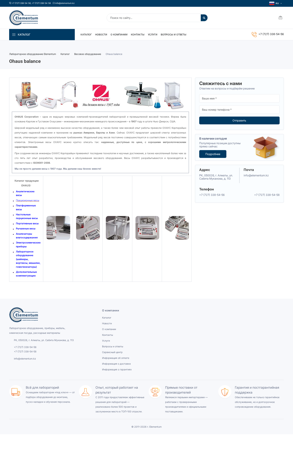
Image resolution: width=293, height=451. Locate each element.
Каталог (86, 34)
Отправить (239, 120)
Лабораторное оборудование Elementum (32, 54)
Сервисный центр (112, 352)
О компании (119, 34)
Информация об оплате (115, 357)
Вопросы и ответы (173, 34)
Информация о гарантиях (117, 369)
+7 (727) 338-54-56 (21, 3)
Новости (101, 34)
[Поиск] (204, 17)
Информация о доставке (116, 363)
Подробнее (212, 154)
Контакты (137, 34)
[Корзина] (280, 17)
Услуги (152, 34)
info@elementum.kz (65, 3)
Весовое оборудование (87, 54)
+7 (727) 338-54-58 (41, 3)
